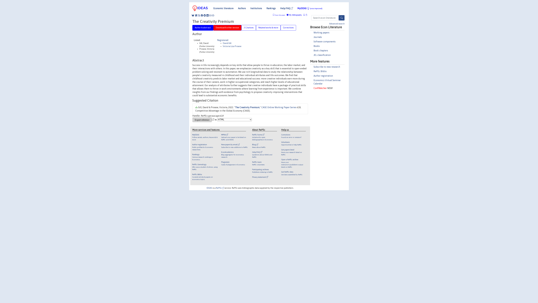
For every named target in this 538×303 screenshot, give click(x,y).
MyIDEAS (309, 8)
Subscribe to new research (327, 67)
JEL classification (322, 55)
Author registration (323, 75)
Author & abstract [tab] (203, 28)
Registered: (223, 40)
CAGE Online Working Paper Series (278, 107)
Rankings (271, 8)
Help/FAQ (285, 8)
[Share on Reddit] (205, 15)
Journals (318, 37)
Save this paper (280, 15)
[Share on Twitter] (199, 15)
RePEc (219, 188)
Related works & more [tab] (268, 28)
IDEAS (209, 188)
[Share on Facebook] (202, 15)
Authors (242, 8)
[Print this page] (213, 15)
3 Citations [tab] (249, 28)
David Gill (227, 43)
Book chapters (321, 50)
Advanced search (337, 24)
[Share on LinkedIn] (207, 15)
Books (317, 46)
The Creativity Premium (247, 107)
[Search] (342, 17)
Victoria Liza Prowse (232, 46)
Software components (325, 41)
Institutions (256, 8)
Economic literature (223, 8)
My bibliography (295, 15)
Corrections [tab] (288, 28)
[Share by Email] (210, 15)
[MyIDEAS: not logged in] (305, 15)
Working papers (321, 32)
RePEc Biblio (320, 71)
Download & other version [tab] (227, 28)
